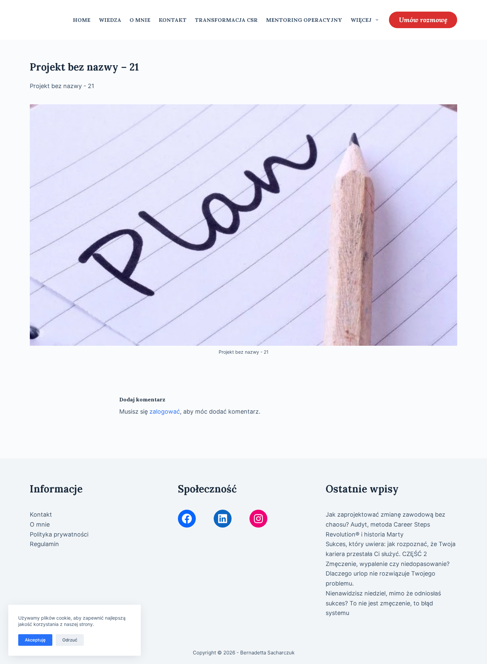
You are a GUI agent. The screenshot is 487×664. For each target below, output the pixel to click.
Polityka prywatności (59, 534)
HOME (81, 20)
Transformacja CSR (226, 20)
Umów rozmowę (423, 20)
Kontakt (173, 20)
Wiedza (110, 20)
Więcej (361, 20)
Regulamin (44, 543)
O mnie (140, 20)
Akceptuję (35, 639)
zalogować (164, 411)
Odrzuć (69, 639)
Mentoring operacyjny (304, 20)
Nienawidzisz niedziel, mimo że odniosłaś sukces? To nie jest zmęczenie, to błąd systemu (383, 603)
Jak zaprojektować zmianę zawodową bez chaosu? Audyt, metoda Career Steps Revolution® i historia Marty (385, 524)
